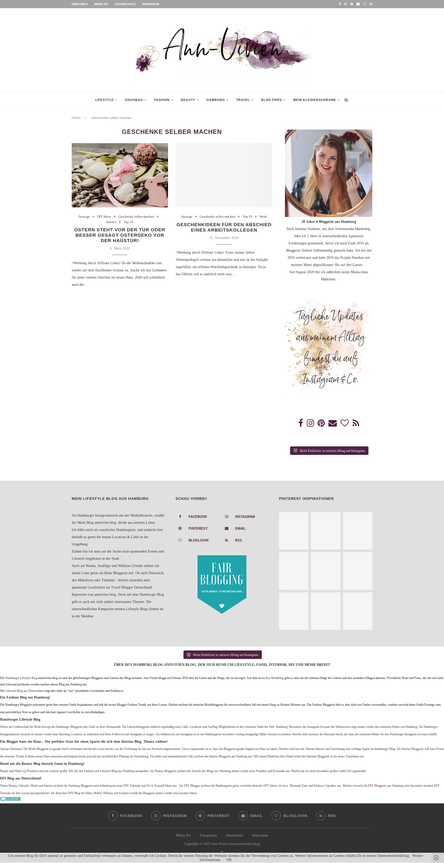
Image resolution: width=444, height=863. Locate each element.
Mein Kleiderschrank (314, 100)
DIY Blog (74, 793)
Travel (243, 100)
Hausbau (134, 100)
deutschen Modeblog (271, 678)
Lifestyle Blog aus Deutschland (24, 691)
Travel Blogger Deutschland (131, 587)
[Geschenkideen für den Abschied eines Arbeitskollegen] (224, 175)
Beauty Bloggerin (165, 771)
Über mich (80, 4)
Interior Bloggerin (412, 749)
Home (76, 118)
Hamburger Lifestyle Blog (21, 678)
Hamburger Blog (152, 594)
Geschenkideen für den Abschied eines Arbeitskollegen (224, 227)
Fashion (162, 100)
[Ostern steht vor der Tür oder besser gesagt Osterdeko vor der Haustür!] (120, 175)
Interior (111, 222)
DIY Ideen (104, 216)
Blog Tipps (271, 100)
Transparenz (208, 835)
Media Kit (101, 4)
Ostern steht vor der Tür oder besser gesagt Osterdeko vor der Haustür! (119, 235)
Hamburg (216, 100)
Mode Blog (85, 523)
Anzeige (84, 216)
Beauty (188, 100)
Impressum (150, 4)
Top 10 (128, 222)
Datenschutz (125, 4)
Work (263, 216)
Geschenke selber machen (136, 216)
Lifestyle (104, 100)
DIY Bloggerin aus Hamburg (386, 785)
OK (229, 860)
